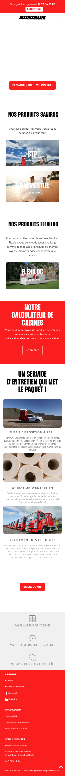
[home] (32, 18)
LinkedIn (12, 699)
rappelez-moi (34, 9)
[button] (59, 18)
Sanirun (9, 681)
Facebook (13, 693)
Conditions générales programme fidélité (41, 771)
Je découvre (33, 587)
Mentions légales (13, 770)
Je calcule (32, 350)
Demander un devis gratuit (32, 85)
